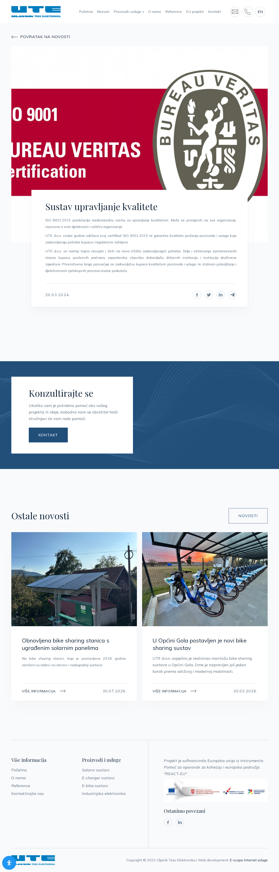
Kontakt (214, 11)
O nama (154, 11)
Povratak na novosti (40, 36)
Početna (86, 11)
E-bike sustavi (95, 785)
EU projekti (195, 11)
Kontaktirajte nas (27, 793)
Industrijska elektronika (104, 793)
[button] (131, 12)
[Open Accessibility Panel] (9, 863)
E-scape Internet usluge (249, 860)
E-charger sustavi (98, 777)
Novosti (103, 11)
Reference (173, 11)
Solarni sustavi (95, 769)
